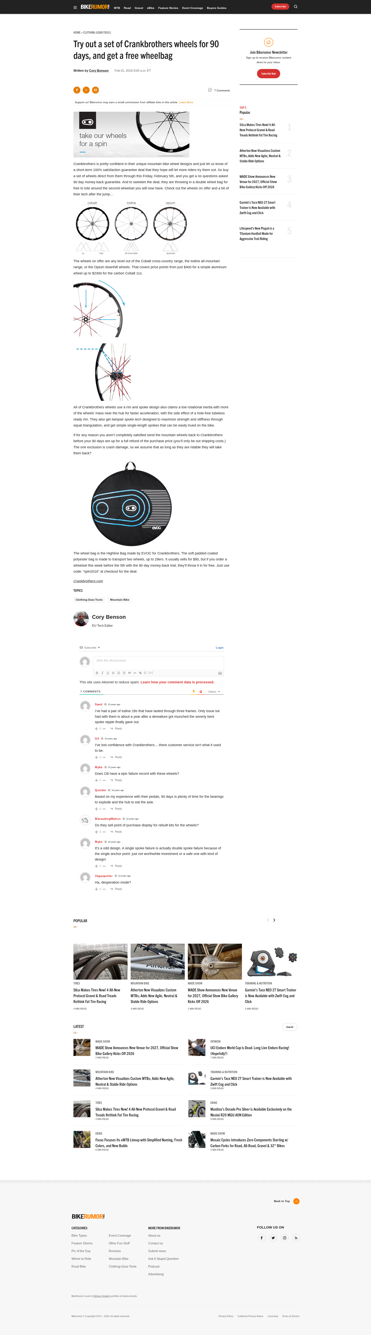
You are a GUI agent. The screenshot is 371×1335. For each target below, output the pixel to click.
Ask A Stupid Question (163, 1258)
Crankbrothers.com (88, 581)
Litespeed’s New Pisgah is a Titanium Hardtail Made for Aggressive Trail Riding (257, 233)
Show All (289, 1026)
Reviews (115, 1251)
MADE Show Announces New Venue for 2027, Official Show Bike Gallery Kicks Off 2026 (258, 181)
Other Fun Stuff (119, 1243)
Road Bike (78, 1266)
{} (145, 672)
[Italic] (102, 673)
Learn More (186, 102)
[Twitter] (272, 1237)
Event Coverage (192, 7)
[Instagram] (284, 1237)
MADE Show (195, 983)
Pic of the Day (81, 1251)
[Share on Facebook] (76, 90)
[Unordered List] (124, 673)
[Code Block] (135, 673)
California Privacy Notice (250, 1316)
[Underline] (108, 673)
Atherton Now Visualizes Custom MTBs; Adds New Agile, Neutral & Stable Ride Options (260, 155)
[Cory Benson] (81, 620)
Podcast (153, 1266)
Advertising (156, 1274)
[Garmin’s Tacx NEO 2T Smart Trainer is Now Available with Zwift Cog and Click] (272, 962)
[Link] (140, 673)
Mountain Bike (119, 599)
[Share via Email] (95, 90)
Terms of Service (291, 1316)
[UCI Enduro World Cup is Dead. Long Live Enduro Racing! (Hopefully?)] (196, 1047)
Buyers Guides (216, 7)
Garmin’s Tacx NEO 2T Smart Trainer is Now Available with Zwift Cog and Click (257, 207)
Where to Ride (81, 1258)
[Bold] (97, 673)
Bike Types (79, 1235)
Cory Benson (99, 70)
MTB (117, 7)
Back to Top (282, 1201)
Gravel (139, 7)
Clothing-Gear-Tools (89, 599)
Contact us (155, 1243)
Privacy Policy (226, 1316)
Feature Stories (168, 7)
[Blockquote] (129, 673)
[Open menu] (75, 8)
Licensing (273, 1316)
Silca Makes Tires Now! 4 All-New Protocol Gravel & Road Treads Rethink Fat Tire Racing (258, 129)
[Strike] (113, 673)
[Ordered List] (118, 673)
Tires (76, 983)
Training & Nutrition (258, 983)
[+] (151, 672)
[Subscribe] (295, 1237)
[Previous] (268, 920)
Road (127, 7)
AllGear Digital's (101, 1296)
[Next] (274, 920)
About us (154, 1235)
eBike (150, 7)
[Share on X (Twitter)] (86, 90)
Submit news (157, 1251)
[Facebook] (261, 1237)
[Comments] (211, 91)
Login (219, 647)
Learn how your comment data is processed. (177, 682)
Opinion (215, 1041)
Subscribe (280, 6)
